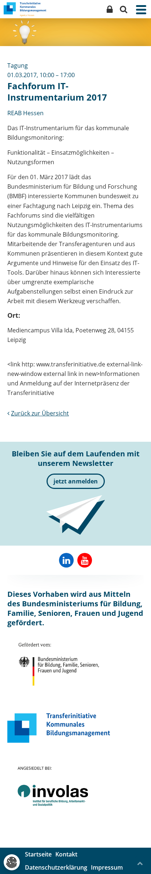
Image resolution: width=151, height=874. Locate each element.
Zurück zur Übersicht (40, 413)
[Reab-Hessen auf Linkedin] (66, 560)
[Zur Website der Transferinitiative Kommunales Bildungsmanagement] (58, 728)
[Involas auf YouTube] (84, 560)
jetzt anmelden (76, 481)
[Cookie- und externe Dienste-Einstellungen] (12, 862)
